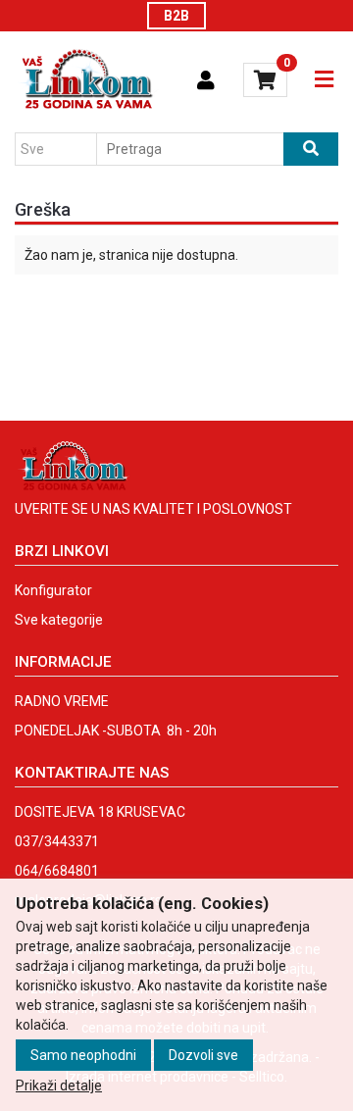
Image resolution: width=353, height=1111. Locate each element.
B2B (176, 16)
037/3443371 (57, 841)
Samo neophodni (83, 1055)
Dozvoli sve (203, 1055)
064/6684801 (57, 871)
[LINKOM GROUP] (87, 80)
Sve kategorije (59, 620)
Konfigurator (53, 590)
